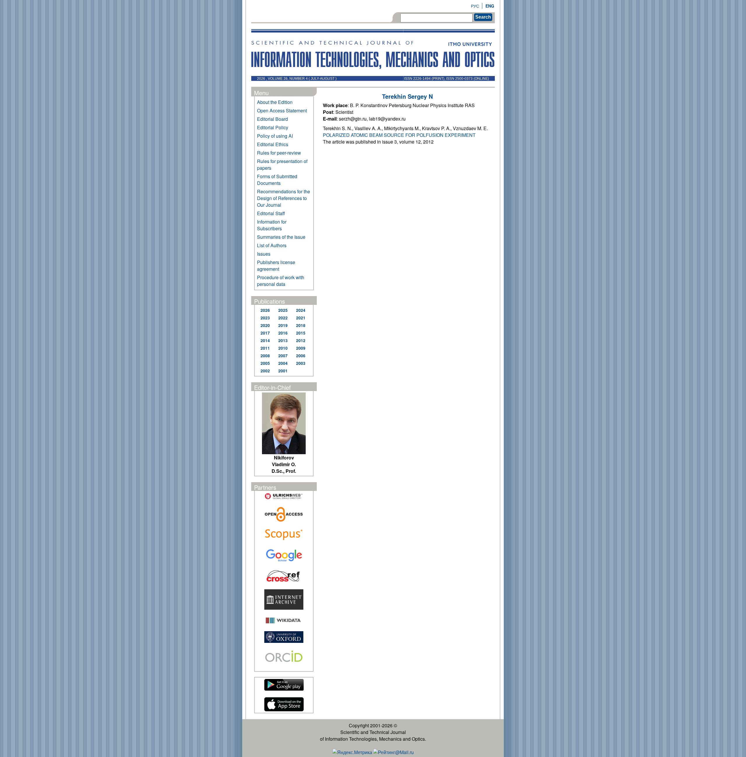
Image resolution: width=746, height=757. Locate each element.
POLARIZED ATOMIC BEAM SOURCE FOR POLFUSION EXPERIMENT (399, 135)
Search (483, 17)
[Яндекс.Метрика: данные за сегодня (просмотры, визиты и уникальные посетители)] (352, 752)
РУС (475, 6)
